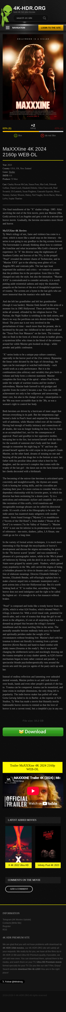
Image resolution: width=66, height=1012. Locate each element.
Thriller (12, 172)
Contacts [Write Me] (12, 923)
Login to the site (51, 28)
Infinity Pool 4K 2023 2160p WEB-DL (48, 866)
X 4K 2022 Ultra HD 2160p (18, 866)
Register (7, 926)
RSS (5, 929)
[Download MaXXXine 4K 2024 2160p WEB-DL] (33, 737)
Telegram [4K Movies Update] (17, 919)
